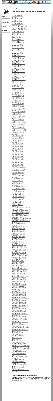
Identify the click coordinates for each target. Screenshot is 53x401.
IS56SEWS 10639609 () (18, 227)
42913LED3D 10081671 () (17, 78)
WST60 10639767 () (18, 371)
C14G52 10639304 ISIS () (18, 196)
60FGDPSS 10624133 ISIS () (18, 116)
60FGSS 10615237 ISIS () (18, 138)
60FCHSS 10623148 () (18, 103)
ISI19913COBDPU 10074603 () (19, 255)
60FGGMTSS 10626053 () (18, 132)
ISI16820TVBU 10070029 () (19, 243)
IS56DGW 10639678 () (18, 224)
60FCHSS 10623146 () (18, 108)
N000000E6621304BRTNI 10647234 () (21, 349)
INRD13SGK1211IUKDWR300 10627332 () (21, 217)
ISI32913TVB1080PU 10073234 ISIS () (20, 312)
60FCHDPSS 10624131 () (18, 97)
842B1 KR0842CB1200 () (18, 176)
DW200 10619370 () (17, 204)
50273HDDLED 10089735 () (18, 81)
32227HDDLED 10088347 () (18, 43)
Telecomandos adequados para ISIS (17, 380)
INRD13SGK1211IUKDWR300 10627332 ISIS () (21, 218)
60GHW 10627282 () (18, 170)
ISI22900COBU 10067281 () (19, 266)
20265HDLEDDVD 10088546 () (19, 25)
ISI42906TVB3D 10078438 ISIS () (18, 334)
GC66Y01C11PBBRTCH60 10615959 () (21, 207)
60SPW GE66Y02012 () (18, 175)
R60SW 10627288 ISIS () (19, 363)
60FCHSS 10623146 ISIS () (19, 109)
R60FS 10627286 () (18, 358)
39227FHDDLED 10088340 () (18, 55)
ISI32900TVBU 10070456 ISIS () (20, 305)
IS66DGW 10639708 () (18, 239)
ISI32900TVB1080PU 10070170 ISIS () (20, 298)
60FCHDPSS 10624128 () (18, 91)
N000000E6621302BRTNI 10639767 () (21, 344)
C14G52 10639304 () (18, 193)
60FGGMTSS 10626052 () (18, 133)
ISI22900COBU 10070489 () (19, 270)
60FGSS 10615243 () (17, 134)
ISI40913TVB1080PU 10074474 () (20, 322)
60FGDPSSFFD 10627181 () (19, 128)
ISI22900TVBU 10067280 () (19, 284)
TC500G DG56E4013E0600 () (20, 370)
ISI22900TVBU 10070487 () (18, 286)
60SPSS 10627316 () (18, 171)
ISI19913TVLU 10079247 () (18, 259)
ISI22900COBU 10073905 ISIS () (20, 276)
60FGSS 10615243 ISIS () (18, 160)
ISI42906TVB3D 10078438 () (17, 335)
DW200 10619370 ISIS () (18, 203)
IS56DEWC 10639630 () (18, 222)
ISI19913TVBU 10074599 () (19, 257)
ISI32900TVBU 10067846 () (19, 299)
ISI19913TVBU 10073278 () (19, 256)
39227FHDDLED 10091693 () (18, 67)
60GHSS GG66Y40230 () (18, 169)
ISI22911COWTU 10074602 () (19, 288)
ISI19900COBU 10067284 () (19, 245)
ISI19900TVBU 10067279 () (19, 250)
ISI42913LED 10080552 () (17, 336)
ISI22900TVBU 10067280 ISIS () (20, 283)
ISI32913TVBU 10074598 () (19, 315)
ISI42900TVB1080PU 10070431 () (20, 325)
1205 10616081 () (17, 15)
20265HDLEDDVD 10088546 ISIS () (19, 29)
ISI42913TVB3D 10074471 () (17, 341)
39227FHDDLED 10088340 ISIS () (19, 58)
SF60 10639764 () (18, 365)
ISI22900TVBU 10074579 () (19, 287)
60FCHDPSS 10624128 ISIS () (19, 94)
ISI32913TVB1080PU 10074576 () (20, 313)
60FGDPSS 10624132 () (18, 121)
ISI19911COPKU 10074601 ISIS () (20, 254)
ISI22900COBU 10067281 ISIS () (20, 269)
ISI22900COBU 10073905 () (19, 271)
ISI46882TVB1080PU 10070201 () (20, 342)
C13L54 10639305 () (18, 187)
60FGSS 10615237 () (17, 136)
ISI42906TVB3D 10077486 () (17, 331)
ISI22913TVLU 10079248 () (18, 290)
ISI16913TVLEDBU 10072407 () (18, 244)
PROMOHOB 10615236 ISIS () (19, 356)
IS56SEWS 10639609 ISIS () (19, 232)
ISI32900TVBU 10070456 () (19, 303)
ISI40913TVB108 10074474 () (19, 318)
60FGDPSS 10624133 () (18, 115)
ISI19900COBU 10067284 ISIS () (20, 247)
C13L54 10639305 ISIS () (18, 189)
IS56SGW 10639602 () (18, 233)
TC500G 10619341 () (18, 369)
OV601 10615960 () (19, 350)
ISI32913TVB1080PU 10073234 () (20, 311)
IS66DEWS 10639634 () (18, 237)
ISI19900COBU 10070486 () (19, 249)
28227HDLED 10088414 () (18, 39)
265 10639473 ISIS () (18, 36)
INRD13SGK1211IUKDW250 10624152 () (20, 213)
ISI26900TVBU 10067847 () (19, 291)
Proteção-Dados (31, 0)
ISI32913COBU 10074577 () (19, 310)
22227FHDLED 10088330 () (18, 30)
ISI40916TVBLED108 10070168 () (19, 323)
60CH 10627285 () (18, 89)
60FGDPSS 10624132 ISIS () (19, 123)
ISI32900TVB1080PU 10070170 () (20, 296)
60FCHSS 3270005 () (17, 114)
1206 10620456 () (17, 22)
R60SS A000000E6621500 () (19, 362)
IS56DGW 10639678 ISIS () (19, 225)
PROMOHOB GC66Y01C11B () (19, 357)
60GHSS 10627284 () (18, 168)
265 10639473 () (17, 35)
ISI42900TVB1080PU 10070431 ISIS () (20, 327)
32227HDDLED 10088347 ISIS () (19, 51)
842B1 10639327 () (17, 177)
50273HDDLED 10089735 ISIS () (19, 80)
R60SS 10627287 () (18, 360)
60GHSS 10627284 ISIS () (19, 167)
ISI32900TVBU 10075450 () (19, 307)
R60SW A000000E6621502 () (19, 364)
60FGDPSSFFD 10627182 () (19, 129)
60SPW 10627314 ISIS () (18, 174)
